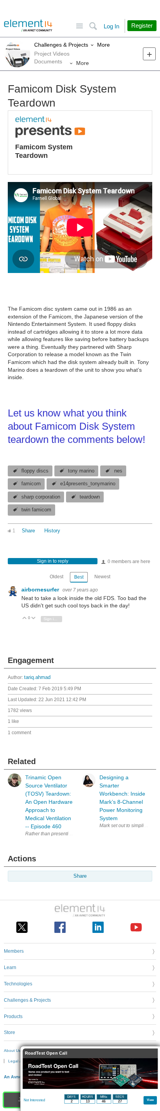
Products (13, 1016)
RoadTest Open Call (46, 1053)
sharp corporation (40, 497)
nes (118, 471)
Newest (102, 576)
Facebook (60, 927)
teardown (90, 497)
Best (78, 577)
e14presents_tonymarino (87, 483)
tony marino (81, 471)
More (103, 45)
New (149, 53)
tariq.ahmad (37, 677)
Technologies (18, 984)
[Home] (28, 25)
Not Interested (34, 1100)
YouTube (136, 927)
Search (93, 26)
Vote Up (24, 618)
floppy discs (35, 471)
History (52, 531)
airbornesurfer (41, 589)
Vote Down (33, 618)
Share (28, 531)
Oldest (56, 576)
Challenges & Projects (61, 45)
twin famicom (36, 510)
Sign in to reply (52, 561)
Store (9, 1032)
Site (79, 26)
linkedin (98, 927)
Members (14, 951)
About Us (12, 1050)
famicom (31, 483)
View (150, 1099)
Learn (10, 967)
